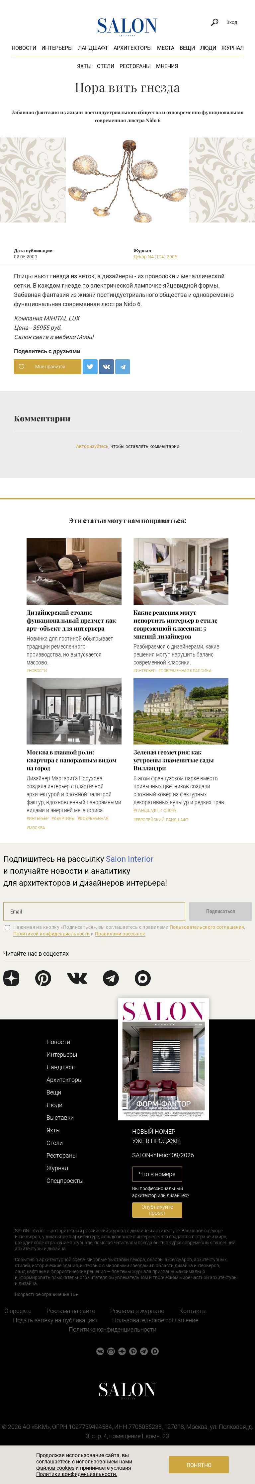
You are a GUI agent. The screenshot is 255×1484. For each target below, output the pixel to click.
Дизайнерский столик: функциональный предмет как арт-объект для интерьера (71, 620)
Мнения (167, 66)
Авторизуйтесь (92, 446)
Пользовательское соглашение (155, 1320)
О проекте (17, 1310)
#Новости (37, 671)
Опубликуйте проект (157, 1210)
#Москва (36, 828)
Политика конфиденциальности (112, 1329)
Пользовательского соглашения (207, 927)
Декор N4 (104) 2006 (155, 256)
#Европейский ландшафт (160, 820)
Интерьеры (57, 48)
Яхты (84, 66)
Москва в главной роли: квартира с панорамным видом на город (72, 760)
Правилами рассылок (120, 933)
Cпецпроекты (65, 1180)
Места (165, 48)
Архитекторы (133, 48)
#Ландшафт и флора (154, 811)
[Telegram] (122, 366)
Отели (105, 66)
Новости (24, 48)
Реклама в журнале (137, 1310)
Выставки (60, 1117)
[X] (90, 366)
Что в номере (157, 1174)
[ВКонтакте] (106, 366)
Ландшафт (93, 48)
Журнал (232, 48)
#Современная (93, 819)
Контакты (193, 1310)
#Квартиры (63, 819)
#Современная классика (185, 671)
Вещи (187, 48)
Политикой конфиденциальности (51, 933)
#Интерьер (144, 671)
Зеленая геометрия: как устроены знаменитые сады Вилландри (173, 760)
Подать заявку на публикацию (55, 1320)
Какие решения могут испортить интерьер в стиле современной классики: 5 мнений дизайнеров (175, 624)
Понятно (199, 1465)
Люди (208, 48)
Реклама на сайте (70, 1310)
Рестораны (135, 66)
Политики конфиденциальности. (76, 1474)
